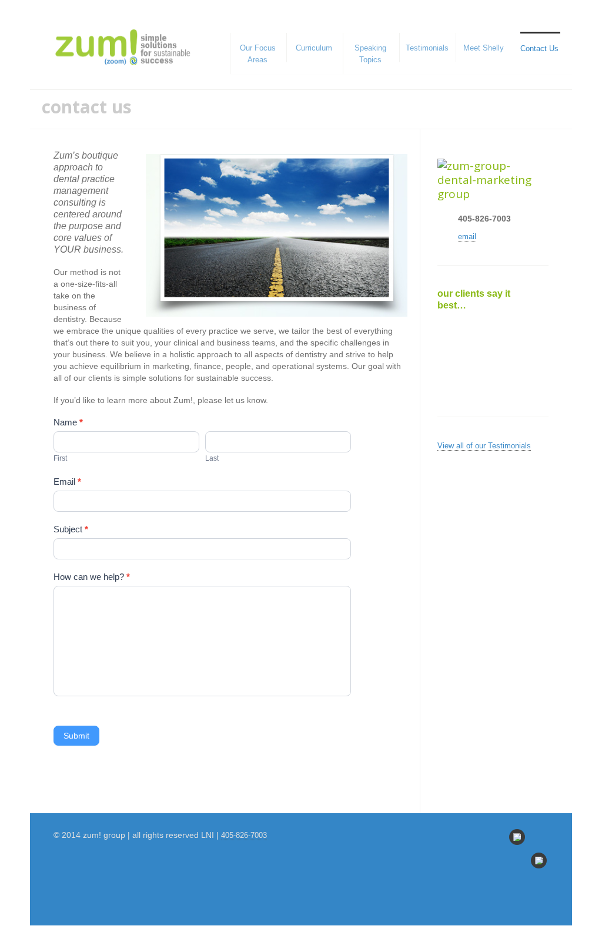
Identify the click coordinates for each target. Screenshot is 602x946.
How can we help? (91, 577)
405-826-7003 (244, 835)
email (467, 236)
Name (68, 422)
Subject (70, 529)
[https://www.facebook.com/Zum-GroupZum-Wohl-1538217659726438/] (539, 860)
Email (67, 482)
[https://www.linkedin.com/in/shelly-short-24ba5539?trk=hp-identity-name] (517, 837)
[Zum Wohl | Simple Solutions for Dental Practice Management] (122, 47)
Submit (76, 735)
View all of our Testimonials (484, 445)
